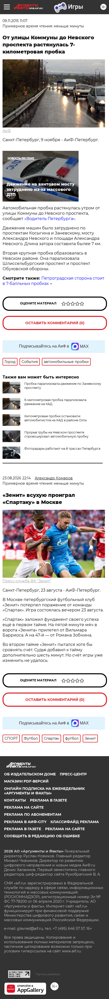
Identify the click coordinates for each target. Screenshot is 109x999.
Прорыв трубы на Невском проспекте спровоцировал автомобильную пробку (56, 434)
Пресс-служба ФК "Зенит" (27, 581)
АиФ (7, 131)
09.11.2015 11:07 (15, 21)
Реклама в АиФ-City (25, 822)
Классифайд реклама (74, 822)
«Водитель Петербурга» (49, 218)
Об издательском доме (30, 774)
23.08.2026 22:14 (17, 478)
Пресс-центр (73, 774)
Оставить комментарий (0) (54, 323)
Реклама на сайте (24, 807)
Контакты (15, 800)
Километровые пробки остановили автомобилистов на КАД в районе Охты (55, 418)
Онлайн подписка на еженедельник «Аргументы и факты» (44, 790)
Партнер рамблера (48, 974)
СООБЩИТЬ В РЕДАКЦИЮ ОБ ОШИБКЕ (42, 836)
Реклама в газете (48, 800)
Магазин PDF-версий (26, 781)
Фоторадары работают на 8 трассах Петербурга (62, 448)
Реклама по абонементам (32, 814)
